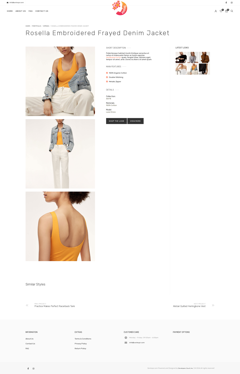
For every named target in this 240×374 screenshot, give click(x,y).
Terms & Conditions (83, 339)
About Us (21, 11)
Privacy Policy (81, 344)
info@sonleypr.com (16, 2)
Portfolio (36, 26)
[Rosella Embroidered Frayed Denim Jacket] (192, 69)
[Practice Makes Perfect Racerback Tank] (204, 69)
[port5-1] (60, 81)
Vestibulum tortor (113, 57)
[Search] (231, 11)
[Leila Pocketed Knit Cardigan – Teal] (204, 57)
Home (10, 11)
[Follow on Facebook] (226, 3)
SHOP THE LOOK (116, 121)
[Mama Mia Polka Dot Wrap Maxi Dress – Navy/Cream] (181, 57)
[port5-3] (60, 154)
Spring (46, 26)
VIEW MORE (135, 121)
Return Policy (80, 348)
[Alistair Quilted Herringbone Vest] (181, 69)
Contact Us (41, 11)
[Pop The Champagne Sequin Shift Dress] (192, 57)
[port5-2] (60, 226)
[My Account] (216, 11)
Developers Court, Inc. (185, 368)
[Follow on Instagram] (231, 3)
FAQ (31, 11)
